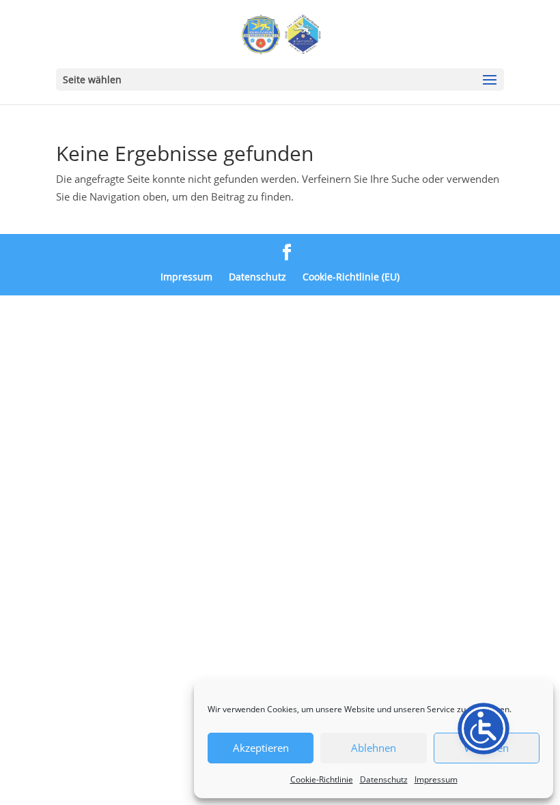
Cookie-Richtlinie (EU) (351, 276)
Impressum (436, 779)
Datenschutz (384, 779)
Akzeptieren (261, 748)
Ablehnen (373, 748)
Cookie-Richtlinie (321, 779)
